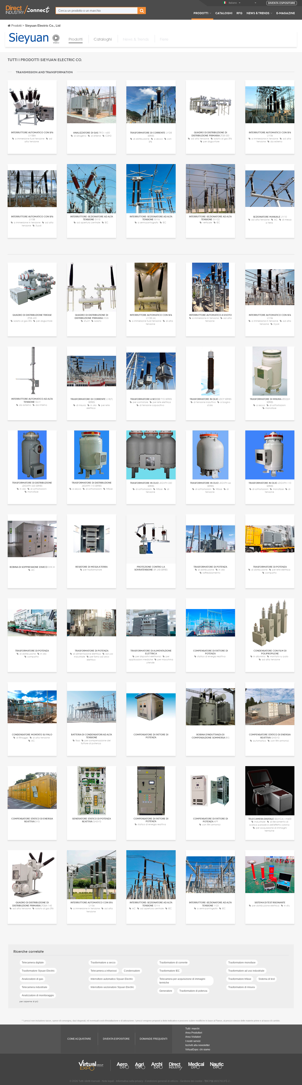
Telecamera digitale (33, 962)
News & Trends (258, 13)
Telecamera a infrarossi (104, 970)
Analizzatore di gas (32, 979)
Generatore (165, 990)
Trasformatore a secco (103, 962)
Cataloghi (223, 13)
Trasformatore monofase (242, 962)
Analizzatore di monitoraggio (38, 995)
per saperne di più (29, 1001)
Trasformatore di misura (241, 987)
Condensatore (132, 970)
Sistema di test (266, 979)
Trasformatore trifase (239, 979)
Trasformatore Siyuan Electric (38, 970)
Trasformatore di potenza (193, 990)
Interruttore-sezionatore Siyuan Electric (112, 987)
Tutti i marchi (192, 1028)
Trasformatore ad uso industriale (246, 970)
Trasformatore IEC (169, 970)
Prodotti (201, 13)
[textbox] (96, 10)
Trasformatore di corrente (173, 962)
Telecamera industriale (34, 987)
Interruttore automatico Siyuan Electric (112, 979)
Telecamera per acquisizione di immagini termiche (182, 981)
